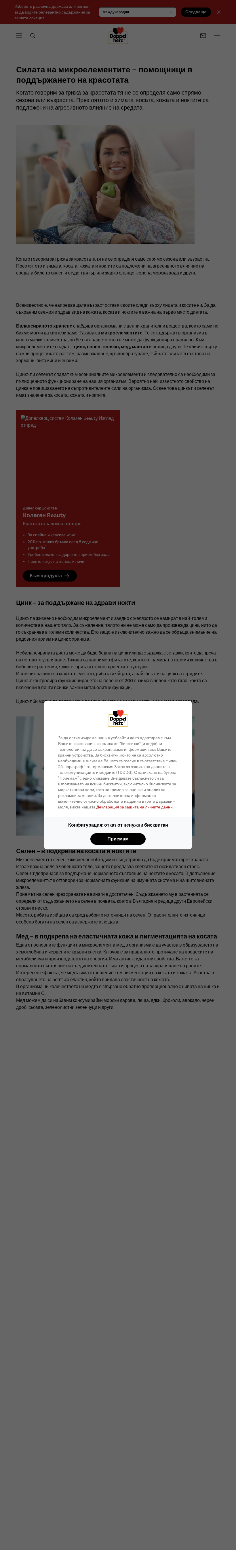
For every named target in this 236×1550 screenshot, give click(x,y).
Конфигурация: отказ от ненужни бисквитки (118, 825)
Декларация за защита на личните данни (134, 807)
